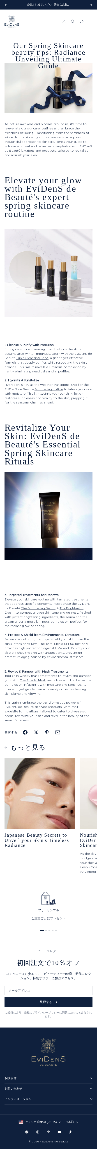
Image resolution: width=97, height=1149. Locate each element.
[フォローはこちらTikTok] (70, 1132)
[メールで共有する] (57, 732)
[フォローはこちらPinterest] (48, 1132)
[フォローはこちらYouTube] (59, 1132)
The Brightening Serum (38, 608)
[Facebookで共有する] (25, 732)
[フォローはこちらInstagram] (37, 1132)
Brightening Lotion (49, 389)
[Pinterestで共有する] (47, 732)
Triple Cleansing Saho (32, 358)
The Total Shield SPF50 (56, 643)
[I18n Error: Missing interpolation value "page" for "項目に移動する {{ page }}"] (42, 930)
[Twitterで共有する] (36, 732)
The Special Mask (33, 680)
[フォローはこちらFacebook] (27, 1132)
